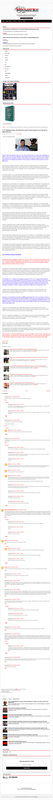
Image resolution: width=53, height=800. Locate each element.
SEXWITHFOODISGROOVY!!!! (10, 509)
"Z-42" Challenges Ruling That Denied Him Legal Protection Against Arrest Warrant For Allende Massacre (24, 131)
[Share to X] (5, 343)
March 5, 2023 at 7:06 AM (15, 599)
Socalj (6, 75)
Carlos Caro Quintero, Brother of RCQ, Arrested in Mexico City (22, 382)
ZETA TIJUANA (5, 341)
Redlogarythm (8, 73)
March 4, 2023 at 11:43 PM (15, 475)
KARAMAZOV (7, 66)
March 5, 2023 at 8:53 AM (16, 430)
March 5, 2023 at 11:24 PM (18, 645)
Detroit (9, 430)
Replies (7, 402)
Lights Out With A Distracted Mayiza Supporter (17, 741)
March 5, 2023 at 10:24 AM (15, 627)
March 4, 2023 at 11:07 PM (18, 458)
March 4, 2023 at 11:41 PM (15, 470)
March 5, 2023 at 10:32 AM (15, 657)
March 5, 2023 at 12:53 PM (18, 558)
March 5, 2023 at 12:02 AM (18, 484)
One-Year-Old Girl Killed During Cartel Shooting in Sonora (21, 374)
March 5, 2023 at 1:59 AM (15, 580)
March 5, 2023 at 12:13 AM (18, 521)
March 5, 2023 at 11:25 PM (18, 618)
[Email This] (3, 343)
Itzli (5, 62)
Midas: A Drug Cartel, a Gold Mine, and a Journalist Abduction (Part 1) (23, 349)
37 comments (19, 133)
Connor (6, 540)
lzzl (8, 464)
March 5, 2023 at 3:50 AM (18, 526)
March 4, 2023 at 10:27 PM (21, 509)
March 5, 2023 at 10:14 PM (18, 410)
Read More (34, 351)
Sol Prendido (7, 77)
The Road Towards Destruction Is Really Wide (17, 708)
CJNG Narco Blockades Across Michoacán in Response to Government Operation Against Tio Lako (28, 728)
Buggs (6, 51)
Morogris (7, 68)
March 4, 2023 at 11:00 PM (18, 452)
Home (3, 21)
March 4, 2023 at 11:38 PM (15, 548)
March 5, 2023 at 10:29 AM (15, 633)
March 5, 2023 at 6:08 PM (18, 613)
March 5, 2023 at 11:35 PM (18, 501)
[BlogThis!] (4, 343)
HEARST (6, 59)
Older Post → (48, 390)
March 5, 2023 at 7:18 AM (18, 553)
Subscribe (27, 768)
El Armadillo (7, 53)
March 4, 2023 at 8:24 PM (15, 396)
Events (15, 21)
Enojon (6, 57)
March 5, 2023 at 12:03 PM (15, 665)
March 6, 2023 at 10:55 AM (18, 532)
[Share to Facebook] (7, 343)
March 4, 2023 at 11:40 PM (15, 464)
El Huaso (6, 55)
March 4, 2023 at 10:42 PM (13, 567)
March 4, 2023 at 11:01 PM (18, 404)
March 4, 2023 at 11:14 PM (15, 573)
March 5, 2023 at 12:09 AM (18, 491)
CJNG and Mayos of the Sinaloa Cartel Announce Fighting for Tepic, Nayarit (23, 734)
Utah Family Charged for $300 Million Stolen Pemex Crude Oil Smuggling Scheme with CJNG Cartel (27, 721)
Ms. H (6, 71)
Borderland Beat (26, 796)
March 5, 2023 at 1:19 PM (18, 608)
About (19, 21)
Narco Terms (8, 21)
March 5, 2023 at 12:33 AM (18, 496)
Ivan (6, 64)
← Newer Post (4, 390)
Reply (6, 399)
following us (33, 789)
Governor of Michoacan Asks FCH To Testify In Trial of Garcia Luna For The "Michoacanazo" (28, 365)
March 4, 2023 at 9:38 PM (15, 420)
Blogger (36, 796)
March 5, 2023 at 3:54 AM (15, 589)
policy (6, 45)
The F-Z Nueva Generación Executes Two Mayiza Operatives (20, 714)
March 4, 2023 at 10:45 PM (18, 447)
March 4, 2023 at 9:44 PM (15, 438)
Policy (24, 21)
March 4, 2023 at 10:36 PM (13, 540)
